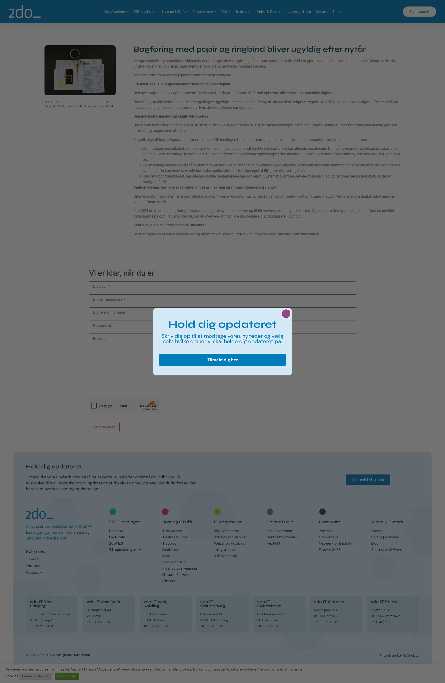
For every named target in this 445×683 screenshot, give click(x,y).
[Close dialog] (286, 314)
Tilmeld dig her (222, 359)
